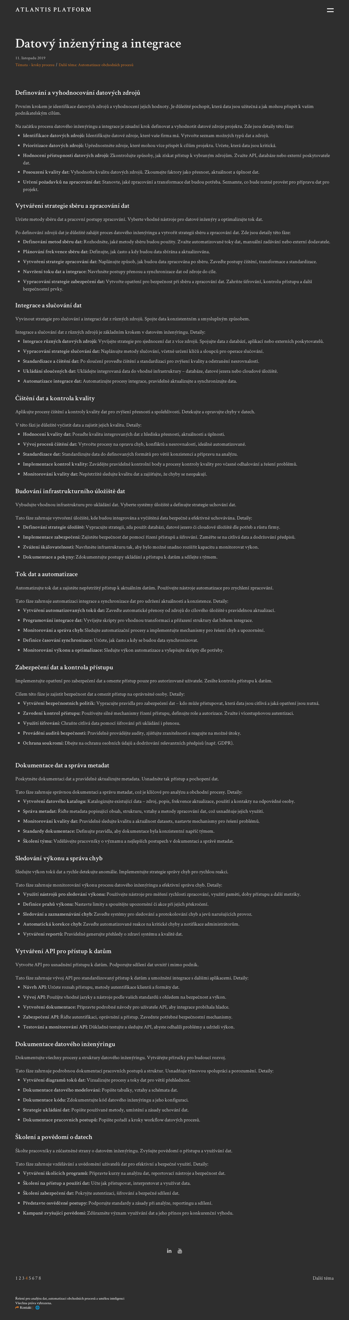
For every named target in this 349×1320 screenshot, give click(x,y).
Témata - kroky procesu (34, 64)
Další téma (323, 1278)
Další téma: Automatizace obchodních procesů (96, 64)
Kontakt (25, 1307)
